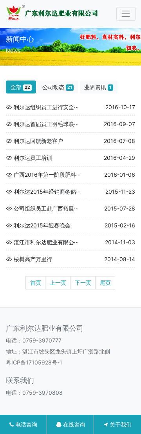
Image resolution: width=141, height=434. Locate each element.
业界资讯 (97, 87)
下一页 (83, 282)
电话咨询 (25, 424)
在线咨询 (73, 424)
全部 (20, 87)
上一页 (58, 282)
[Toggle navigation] (126, 14)
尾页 (105, 282)
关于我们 (120, 424)
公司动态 (57, 87)
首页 (35, 282)
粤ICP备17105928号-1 (34, 362)
